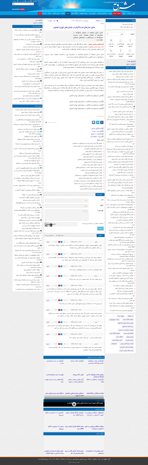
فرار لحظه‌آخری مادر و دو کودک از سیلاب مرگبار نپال (28, 31)
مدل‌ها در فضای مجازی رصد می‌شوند (92, 165)
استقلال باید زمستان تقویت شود (54, 393)
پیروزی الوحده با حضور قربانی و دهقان (29, 153)
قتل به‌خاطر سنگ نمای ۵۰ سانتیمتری (123, 227)
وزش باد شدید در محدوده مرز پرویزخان (29, 220)
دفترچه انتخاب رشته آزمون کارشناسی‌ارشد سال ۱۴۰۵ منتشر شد (121, 265)
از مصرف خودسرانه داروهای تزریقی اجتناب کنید (120, 183)
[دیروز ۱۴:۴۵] (74, 366)
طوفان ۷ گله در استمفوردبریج (32, 270)
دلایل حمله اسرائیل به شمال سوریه (30, 112)
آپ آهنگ (130, 316)
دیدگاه (49, 13)
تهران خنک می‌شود (128, 94)
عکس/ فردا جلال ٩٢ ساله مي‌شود (93, 162)
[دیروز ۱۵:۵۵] (53, 442)
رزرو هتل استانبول (127, 326)
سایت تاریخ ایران (114, 319)
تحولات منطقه (117, 13)
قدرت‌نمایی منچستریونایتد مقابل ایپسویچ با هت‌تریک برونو (29, 140)
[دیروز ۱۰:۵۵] (53, 384)
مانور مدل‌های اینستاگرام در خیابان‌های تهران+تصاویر (74, 27)
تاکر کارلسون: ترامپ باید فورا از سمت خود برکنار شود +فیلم (27, 55)
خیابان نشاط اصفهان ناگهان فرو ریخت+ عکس (121, 167)
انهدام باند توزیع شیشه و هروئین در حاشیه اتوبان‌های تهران (122, 100)
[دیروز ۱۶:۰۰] (74, 442)
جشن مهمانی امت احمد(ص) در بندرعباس (95, 452)
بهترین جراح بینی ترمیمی (126, 330)
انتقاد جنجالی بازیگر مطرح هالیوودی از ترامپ (28, 168)
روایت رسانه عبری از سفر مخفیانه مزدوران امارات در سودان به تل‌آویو (27, 281)
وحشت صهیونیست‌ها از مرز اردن (31, 226)
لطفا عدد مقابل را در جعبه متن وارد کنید (93, 224)
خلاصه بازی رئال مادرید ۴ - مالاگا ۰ (31, 195)
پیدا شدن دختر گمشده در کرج (125, 91)
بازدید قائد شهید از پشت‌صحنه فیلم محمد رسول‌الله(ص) (85, 403)
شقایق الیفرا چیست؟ (127, 188)
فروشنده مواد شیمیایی (126, 347)
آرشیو (28, 1)
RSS (34, 1)
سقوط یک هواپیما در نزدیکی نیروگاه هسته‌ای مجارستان (28, 70)
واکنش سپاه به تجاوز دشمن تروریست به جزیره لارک (28, 116)
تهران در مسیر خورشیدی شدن (54, 374)
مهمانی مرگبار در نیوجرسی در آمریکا (30, 208)
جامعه (68, 13)
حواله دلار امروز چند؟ (127, 24)
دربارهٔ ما (15, 1)
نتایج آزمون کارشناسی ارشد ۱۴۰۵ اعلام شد (121, 311)
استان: (132, 34)
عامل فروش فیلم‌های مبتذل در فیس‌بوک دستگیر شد (88, 181)
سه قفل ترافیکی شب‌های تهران (93, 151)
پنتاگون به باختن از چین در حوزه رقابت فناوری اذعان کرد (122, 234)
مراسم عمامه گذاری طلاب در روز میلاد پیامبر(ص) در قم (74, 452)
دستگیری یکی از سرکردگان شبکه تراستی (122, 132)
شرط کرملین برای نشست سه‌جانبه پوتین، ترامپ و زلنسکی (27, 186)
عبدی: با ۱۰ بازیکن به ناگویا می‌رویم (55, 427)
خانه (134, 13)
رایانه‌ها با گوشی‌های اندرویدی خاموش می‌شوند (120, 162)
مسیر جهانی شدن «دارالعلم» (32, 136)
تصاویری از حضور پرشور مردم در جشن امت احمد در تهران (27, 247)
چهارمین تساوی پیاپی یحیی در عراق (30, 175)
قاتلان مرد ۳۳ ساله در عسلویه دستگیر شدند (121, 276)
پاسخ (48, 242)
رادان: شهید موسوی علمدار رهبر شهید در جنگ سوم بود (121, 269)
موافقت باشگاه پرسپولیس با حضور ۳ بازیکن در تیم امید (94, 427)
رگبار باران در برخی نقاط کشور (125, 172)
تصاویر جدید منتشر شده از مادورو (31, 81)
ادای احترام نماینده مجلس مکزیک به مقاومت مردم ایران (28, 51)
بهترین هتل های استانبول (125, 323)
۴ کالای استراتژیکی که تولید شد (124, 220)
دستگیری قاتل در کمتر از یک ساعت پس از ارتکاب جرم (121, 143)
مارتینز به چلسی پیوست (33, 74)
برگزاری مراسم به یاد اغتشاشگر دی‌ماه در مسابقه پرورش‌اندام (27, 77)
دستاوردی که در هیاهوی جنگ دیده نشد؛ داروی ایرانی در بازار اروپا (121, 250)
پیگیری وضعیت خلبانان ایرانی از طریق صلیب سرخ (120, 205)
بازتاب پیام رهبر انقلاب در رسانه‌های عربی (28, 59)
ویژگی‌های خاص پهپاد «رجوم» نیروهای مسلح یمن (28, 239)
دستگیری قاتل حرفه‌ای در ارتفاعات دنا (123, 286)
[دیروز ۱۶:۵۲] (53, 418)
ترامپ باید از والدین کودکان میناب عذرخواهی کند (27, 178)
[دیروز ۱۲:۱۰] (94, 384)
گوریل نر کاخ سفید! (34, 62)
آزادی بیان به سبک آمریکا (33, 273)
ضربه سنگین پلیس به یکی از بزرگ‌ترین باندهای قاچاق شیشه (121, 246)
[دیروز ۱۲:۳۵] (53, 366)
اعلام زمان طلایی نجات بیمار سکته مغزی (122, 159)
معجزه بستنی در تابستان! (33, 44)
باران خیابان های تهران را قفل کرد (93, 149)
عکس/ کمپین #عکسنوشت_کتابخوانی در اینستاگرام (88, 175)
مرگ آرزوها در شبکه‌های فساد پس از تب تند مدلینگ (88, 183)
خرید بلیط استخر (117, 340)
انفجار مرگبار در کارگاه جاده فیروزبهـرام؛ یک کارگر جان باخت (121, 121)
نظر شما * (100, 210)
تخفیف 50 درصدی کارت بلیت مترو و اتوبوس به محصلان (87, 143)
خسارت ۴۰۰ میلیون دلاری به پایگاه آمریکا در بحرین (29, 182)
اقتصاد (63, 13)
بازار (40, 13)
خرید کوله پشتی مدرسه (126, 350)
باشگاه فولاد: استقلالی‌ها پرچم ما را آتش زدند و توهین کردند (28, 172)
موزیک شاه (121, 316)
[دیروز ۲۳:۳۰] (94, 442)
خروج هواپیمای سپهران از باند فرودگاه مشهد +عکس (122, 307)
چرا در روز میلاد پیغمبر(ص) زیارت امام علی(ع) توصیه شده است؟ (121, 83)
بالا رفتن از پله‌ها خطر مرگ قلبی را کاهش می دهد (122, 295)
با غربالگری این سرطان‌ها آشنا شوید (123, 237)
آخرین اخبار (38, 106)
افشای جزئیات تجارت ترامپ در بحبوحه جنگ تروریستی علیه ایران (29, 266)
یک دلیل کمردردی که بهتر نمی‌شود (124, 114)
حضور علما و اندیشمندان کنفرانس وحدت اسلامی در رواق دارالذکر (53, 452)
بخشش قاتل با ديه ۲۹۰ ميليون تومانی (92, 154)
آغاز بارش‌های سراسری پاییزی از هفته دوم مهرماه (120, 149)
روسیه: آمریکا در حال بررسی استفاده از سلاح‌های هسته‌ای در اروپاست (27, 40)
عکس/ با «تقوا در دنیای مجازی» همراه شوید (90, 178)
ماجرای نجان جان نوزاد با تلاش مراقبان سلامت (120, 71)
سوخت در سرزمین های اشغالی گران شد (29, 215)
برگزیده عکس (100, 434)
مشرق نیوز (119, 5)
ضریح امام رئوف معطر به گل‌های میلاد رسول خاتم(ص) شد (28, 276)
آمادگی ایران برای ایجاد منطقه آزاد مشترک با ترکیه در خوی (27, 65)
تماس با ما (22, 1)
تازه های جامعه (130, 68)
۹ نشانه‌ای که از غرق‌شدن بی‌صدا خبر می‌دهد (121, 230)
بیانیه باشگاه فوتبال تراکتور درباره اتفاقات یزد (74, 427)
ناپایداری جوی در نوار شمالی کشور (124, 288)
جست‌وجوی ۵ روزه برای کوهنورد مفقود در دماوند (120, 139)
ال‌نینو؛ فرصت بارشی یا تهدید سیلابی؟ (123, 112)
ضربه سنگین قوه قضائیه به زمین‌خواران (123, 212)
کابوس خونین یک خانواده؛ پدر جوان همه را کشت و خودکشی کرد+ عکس (121, 153)
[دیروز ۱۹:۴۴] (74, 418)
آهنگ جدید (119, 337)
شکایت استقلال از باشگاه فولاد (95, 393)
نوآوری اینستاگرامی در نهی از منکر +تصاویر (91, 186)
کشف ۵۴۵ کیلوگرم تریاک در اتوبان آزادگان (121, 215)
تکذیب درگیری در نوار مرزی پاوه (124, 77)
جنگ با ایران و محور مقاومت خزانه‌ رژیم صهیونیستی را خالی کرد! (30, 133)
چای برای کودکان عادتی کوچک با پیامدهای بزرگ (120, 185)
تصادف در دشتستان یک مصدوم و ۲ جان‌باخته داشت (122, 176)
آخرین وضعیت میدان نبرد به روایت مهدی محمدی (26, 98)
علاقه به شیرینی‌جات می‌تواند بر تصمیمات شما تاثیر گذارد (121, 299)
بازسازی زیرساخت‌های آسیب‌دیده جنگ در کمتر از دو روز (27, 150)
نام (102, 200)
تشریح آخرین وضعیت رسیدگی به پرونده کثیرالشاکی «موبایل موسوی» (123, 255)
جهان (123, 13)
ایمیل (101, 205)
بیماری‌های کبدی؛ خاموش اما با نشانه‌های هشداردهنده (123, 196)
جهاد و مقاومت (83, 13)
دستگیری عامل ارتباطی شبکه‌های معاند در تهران (120, 97)
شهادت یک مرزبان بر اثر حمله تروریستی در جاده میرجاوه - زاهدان (121, 201)
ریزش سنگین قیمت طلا (126, 27)
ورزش (110, 13)
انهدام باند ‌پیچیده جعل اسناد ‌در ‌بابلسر (122, 170)
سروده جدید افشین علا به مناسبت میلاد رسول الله (121, 108)
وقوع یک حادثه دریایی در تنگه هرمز (30, 218)
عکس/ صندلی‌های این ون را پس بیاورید (91, 170)
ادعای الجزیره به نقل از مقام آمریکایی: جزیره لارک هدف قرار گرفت (27, 125)
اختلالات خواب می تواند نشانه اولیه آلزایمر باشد (120, 117)
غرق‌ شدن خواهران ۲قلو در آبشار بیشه (122, 74)
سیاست (129, 13)
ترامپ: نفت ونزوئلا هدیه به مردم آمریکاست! (27, 289)
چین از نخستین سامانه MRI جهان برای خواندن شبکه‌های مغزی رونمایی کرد (122, 241)
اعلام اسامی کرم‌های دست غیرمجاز (123, 164)
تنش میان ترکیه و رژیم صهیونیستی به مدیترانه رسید (28, 145)
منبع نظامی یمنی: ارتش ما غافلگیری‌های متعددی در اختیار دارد (27, 211)
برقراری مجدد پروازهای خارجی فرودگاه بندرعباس (120, 79)
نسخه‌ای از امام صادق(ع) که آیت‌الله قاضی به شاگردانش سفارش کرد (28, 121)
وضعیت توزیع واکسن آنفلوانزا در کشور (123, 273)
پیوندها (44, 13)
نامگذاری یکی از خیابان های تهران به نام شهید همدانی (87, 146)
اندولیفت (114, 343)
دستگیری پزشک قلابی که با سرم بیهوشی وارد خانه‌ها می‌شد (122, 282)
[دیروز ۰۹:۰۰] (74, 404)
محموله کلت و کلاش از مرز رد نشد (124, 146)
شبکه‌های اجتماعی (102, 13)
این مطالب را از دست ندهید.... (95, 357)
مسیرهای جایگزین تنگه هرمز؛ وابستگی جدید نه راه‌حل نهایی (28, 36)
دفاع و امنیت (92, 13)
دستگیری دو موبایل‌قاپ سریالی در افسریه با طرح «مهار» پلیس (121, 208)
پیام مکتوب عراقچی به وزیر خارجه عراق (29, 223)
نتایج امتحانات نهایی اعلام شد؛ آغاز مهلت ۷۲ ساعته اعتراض (122, 125)
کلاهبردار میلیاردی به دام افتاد (125, 291)
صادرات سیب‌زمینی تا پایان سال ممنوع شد (122, 217)
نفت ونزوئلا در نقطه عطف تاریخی (31, 228)
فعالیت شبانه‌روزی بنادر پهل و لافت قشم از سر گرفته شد (121, 88)
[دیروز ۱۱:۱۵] (74, 384)
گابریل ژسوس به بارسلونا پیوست (31, 84)
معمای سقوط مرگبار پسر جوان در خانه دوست (121, 303)
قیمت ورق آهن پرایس (126, 343)
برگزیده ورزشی (99, 409)
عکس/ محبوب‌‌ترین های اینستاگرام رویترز (91, 189)
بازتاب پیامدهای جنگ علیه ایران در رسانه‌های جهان (28, 164)
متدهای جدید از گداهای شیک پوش (92, 157)
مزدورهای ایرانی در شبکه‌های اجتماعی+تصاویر (90, 159)
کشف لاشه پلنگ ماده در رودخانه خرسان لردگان (120, 156)
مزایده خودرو (129, 340)
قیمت (133, 20)
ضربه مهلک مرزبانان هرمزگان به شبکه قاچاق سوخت (122, 135)
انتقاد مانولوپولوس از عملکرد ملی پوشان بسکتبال (27, 255)
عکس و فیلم (56, 13)
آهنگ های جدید (128, 333)
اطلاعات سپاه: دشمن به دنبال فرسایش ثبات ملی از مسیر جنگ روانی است (27, 92)
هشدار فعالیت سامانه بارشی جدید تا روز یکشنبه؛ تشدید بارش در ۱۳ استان (121, 260)
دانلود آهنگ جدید (128, 319)
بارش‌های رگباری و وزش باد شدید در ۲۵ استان (120, 104)
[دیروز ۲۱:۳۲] (94, 418)
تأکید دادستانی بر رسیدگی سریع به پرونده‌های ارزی (121, 224)
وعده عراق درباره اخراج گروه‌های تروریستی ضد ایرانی (28, 87)
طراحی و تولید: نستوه (74, 462)
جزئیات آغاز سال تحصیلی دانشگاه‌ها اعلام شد (121, 278)
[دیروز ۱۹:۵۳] (94, 366)
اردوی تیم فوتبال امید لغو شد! (32, 161)
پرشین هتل (129, 337)
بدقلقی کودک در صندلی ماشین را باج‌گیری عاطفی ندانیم (121, 192)
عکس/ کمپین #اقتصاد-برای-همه (93, 173)
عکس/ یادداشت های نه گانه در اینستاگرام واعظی (89, 167)
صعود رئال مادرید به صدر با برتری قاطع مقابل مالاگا (28, 204)
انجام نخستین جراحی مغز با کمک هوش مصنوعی (120, 180)
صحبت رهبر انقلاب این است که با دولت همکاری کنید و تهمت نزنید (27, 232)
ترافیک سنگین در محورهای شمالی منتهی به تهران (120, 129)
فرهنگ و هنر (74, 13)
